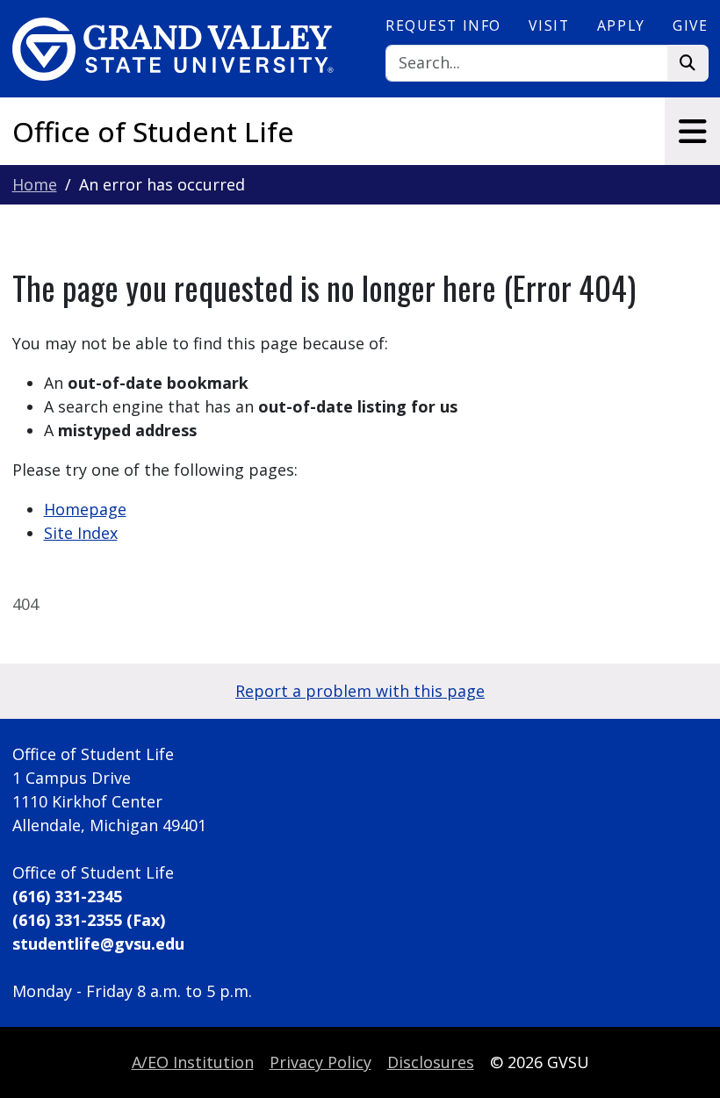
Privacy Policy (320, 1062)
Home (34, 184)
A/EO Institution (193, 1062)
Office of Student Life (153, 131)
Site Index (81, 532)
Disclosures (430, 1062)
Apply (621, 25)
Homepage (85, 509)
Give (690, 25)
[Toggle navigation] (692, 131)
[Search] (688, 64)
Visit (549, 25)
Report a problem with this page (360, 690)
